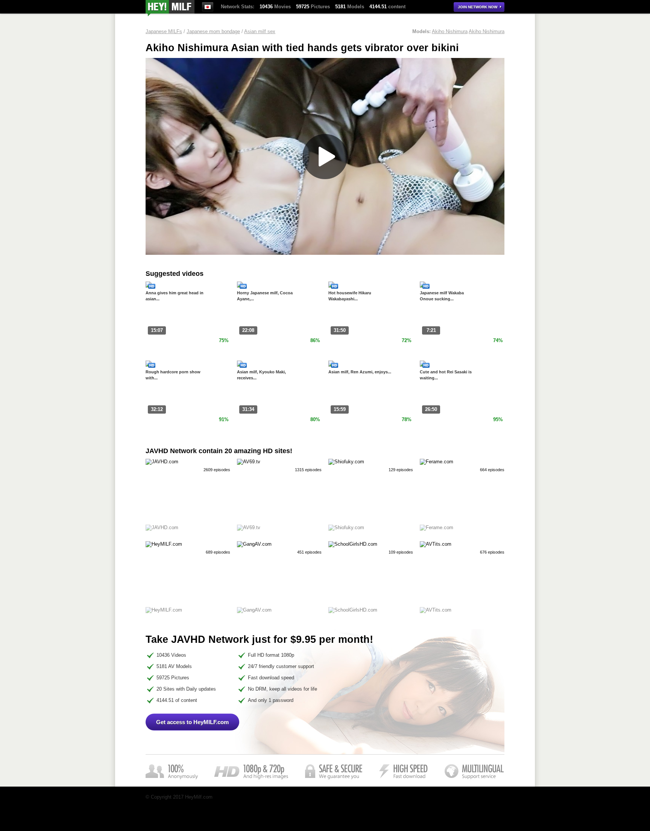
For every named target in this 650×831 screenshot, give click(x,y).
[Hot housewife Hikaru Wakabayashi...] (331, 286)
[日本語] (207, 6)
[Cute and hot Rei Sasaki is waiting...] (423, 365)
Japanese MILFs (164, 31)
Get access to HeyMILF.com (192, 722)
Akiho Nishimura (450, 31)
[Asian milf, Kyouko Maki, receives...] (240, 365)
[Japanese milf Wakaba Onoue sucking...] (423, 286)
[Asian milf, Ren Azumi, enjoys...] (331, 365)
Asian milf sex (259, 31)
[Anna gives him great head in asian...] (149, 286)
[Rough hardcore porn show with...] (149, 365)
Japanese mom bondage (213, 31)
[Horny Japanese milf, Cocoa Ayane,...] (240, 286)
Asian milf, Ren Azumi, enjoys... (359, 372)
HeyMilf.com (170, 8)
